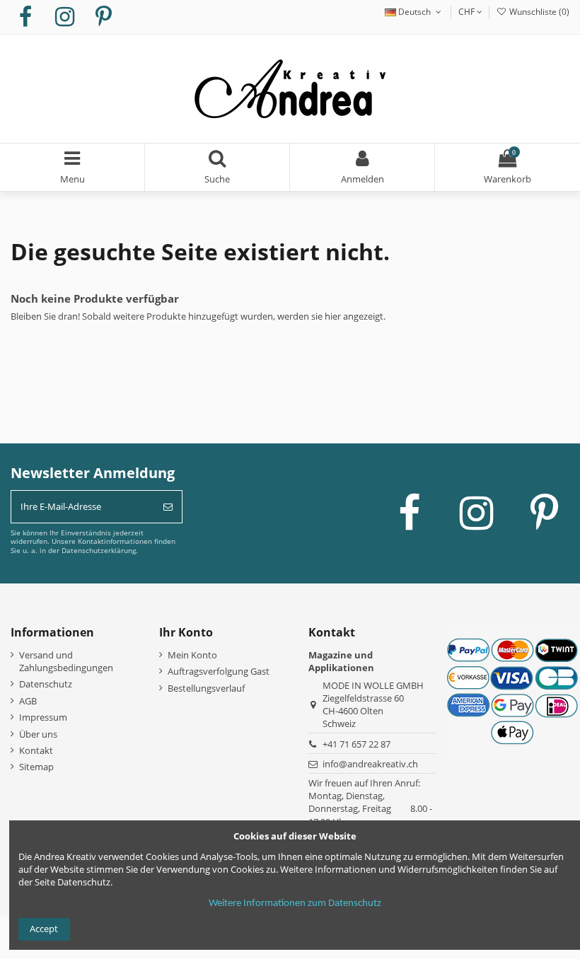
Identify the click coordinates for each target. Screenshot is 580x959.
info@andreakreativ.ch (370, 763)
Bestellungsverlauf (206, 688)
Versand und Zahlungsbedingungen (66, 661)
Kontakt (36, 750)
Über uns (38, 734)
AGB (28, 700)
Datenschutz (45, 684)
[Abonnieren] (168, 507)
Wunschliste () (538, 12)
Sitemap (36, 766)
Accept (44, 928)
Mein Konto (192, 655)
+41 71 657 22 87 (356, 744)
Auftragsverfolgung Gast (218, 671)
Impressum (43, 717)
